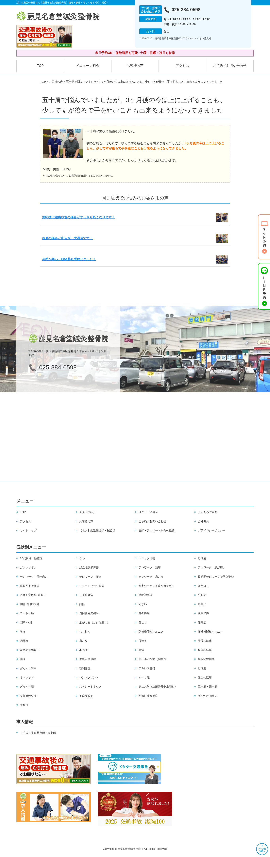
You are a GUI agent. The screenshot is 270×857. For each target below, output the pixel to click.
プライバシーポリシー (212, 530)
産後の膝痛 (205, 640)
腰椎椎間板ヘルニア (210, 631)
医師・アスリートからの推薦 (157, 530)
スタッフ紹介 (87, 512)
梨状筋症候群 (206, 659)
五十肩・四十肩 (207, 686)
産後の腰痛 (205, 677)
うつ (82, 558)
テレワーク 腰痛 (90, 576)
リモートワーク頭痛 (91, 585)
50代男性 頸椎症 (31, 558)
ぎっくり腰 (27, 686)
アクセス (182, 66)
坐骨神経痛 (205, 650)
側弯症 (202, 622)
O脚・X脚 (26, 622)
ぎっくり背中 (28, 668)
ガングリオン (28, 567)
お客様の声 (135, 66)
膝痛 (22, 631)
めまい (143, 604)
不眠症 (83, 650)
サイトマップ (28, 530)
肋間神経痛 (145, 594)
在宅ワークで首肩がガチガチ (157, 585)
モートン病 (27, 613)
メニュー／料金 (87, 66)
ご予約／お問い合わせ (229, 66)
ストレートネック (90, 686)
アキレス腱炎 (147, 668)
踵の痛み (144, 613)
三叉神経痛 (86, 594)
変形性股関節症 (207, 695)
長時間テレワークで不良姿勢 (216, 576)
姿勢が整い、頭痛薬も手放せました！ (69, 259)
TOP (40, 66)
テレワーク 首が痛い (34, 576)
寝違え (143, 640)
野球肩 (202, 558)
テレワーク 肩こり (151, 576)
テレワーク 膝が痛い (212, 567)
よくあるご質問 (207, 512)
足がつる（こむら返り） (94, 622)
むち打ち (84, 631)
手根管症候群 (87, 659)
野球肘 (202, 668)
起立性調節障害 (89, 567)
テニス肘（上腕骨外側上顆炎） (158, 686)
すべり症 (144, 677)
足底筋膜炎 (86, 695)
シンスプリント (89, 677)
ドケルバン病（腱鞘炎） (154, 659)
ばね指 (24, 704)
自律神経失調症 (89, 613)
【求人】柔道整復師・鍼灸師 (97, 530)
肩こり (83, 640)
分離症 (202, 594)
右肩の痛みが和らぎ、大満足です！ (67, 238)
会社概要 (203, 521)
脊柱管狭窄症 (28, 695)
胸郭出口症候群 (29, 604)
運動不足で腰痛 (29, 585)
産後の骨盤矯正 (29, 650)
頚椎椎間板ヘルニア (151, 631)
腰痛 (141, 650)
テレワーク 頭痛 (150, 567)
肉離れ (24, 640)
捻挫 (82, 604)
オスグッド (27, 677)
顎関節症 (84, 668)
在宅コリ (203, 585)
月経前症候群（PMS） (34, 594)
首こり (143, 622)
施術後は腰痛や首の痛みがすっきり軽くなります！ (78, 217)
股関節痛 (203, 613)
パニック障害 (147, 558)
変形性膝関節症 (148, 695)
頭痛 (22, 659)
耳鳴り (202, 604)
